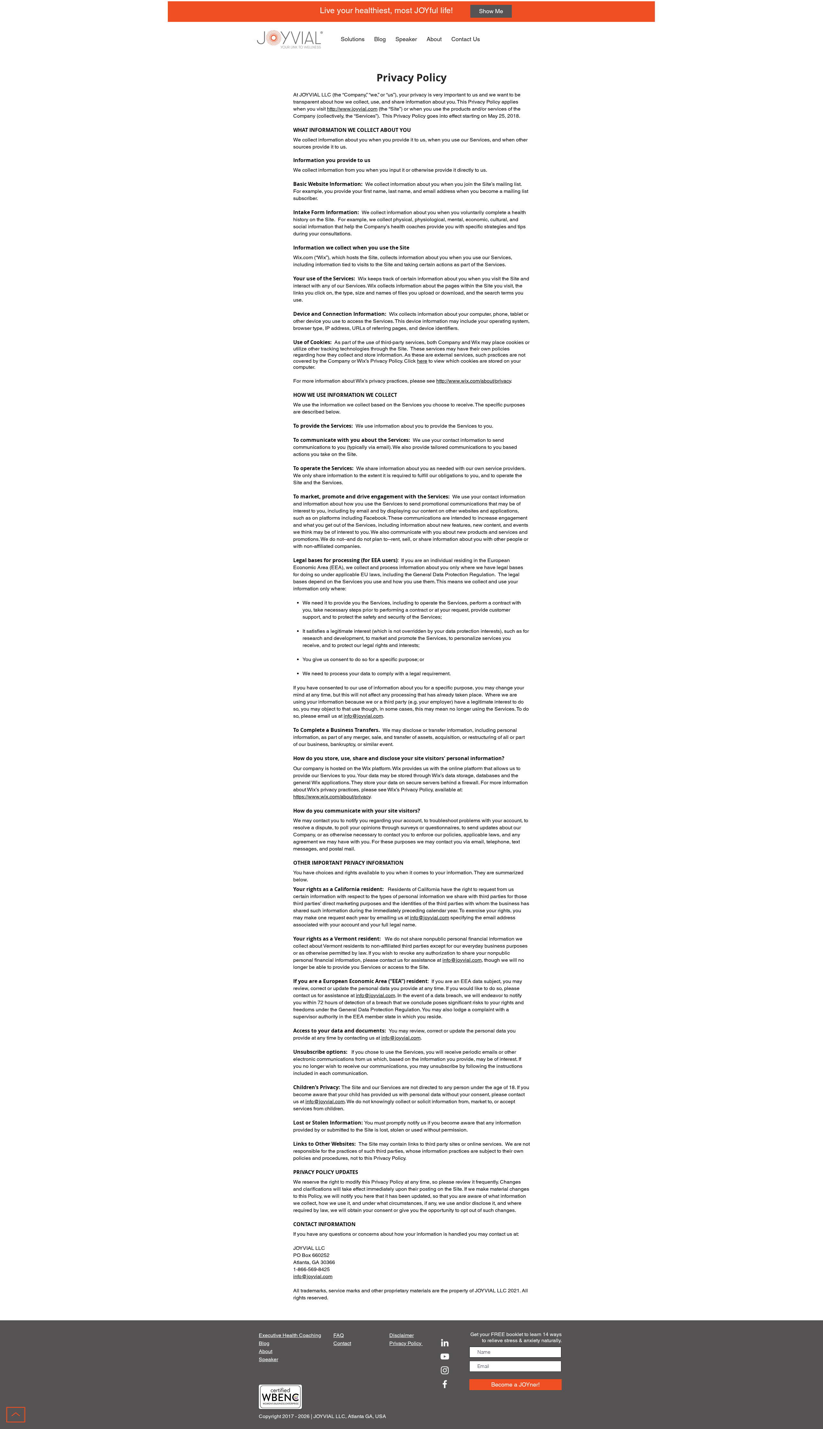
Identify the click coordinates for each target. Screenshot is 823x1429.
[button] (352, 39)
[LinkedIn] (444, 1342)
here (422, 361)
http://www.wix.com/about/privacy (473, 381)
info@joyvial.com (363, 716)
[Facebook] (444, 1384)
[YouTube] (444, 1356)
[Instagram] (444, 1370)
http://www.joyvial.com (352, 109)
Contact (342, 1343)
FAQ (338, 1335)
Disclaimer (401, 1335)
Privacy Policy (406, 1343)
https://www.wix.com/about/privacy (331, 797)
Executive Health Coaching (290, 1335)
